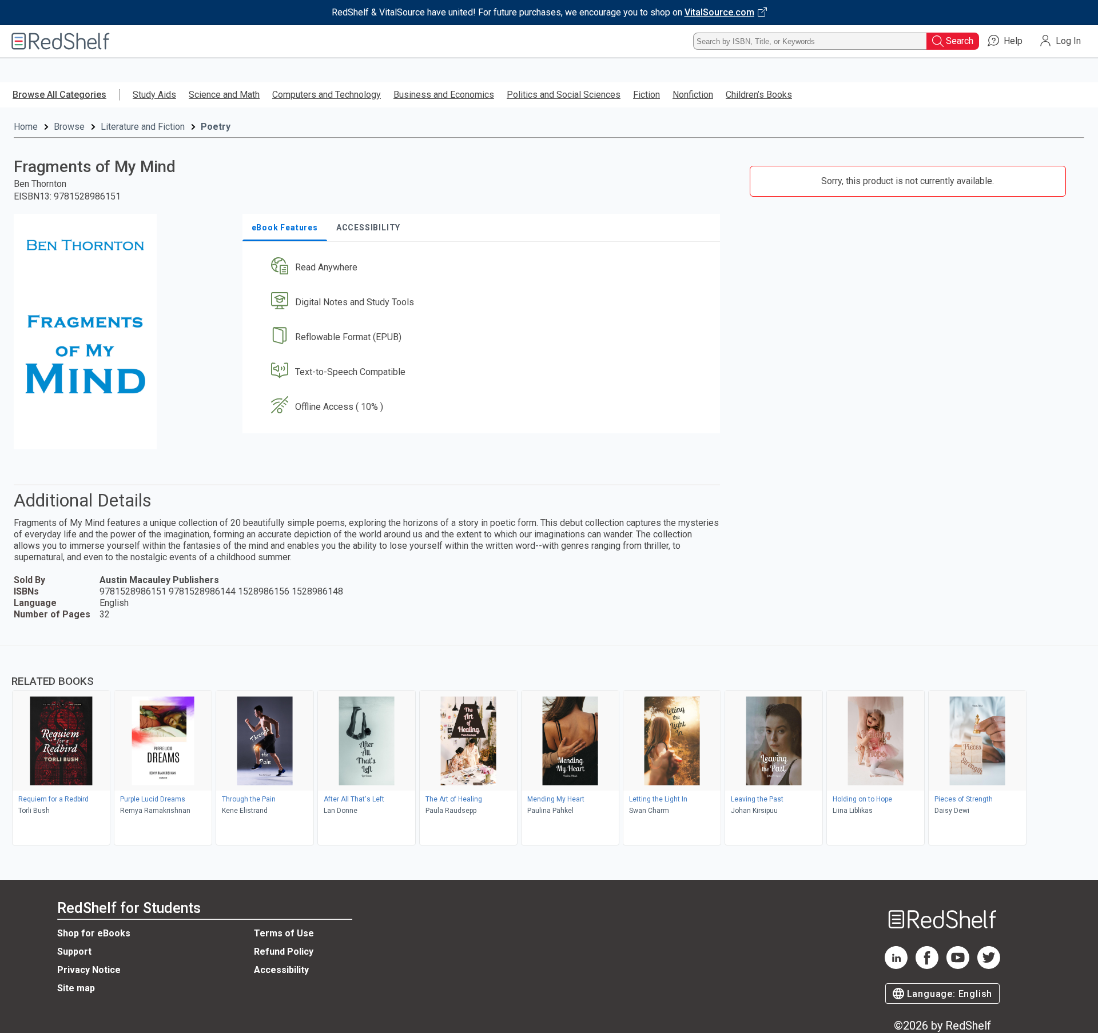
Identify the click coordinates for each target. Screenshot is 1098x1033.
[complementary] (549, 747)
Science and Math (224, 94)
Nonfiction (693, 94)
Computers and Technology (326, 94)
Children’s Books (759, 94)
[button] (483, 267)
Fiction (646, 94)
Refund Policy (283, 951)
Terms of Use (284, 933)
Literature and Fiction (143, 126)
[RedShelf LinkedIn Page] (896, 965)
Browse (69, 126)
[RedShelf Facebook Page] (927, 965)
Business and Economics (443, 94)
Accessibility (281, 969)
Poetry (215, 126)
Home (26, 126)
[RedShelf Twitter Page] (988, 965)
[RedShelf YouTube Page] (957, 965)
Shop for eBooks (93, 933)
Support (74, 951)
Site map (76, 988)
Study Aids (154, 94)
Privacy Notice (89, 969)
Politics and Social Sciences (563, 94)
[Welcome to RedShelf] (61, 41)
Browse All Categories (59, 94)
